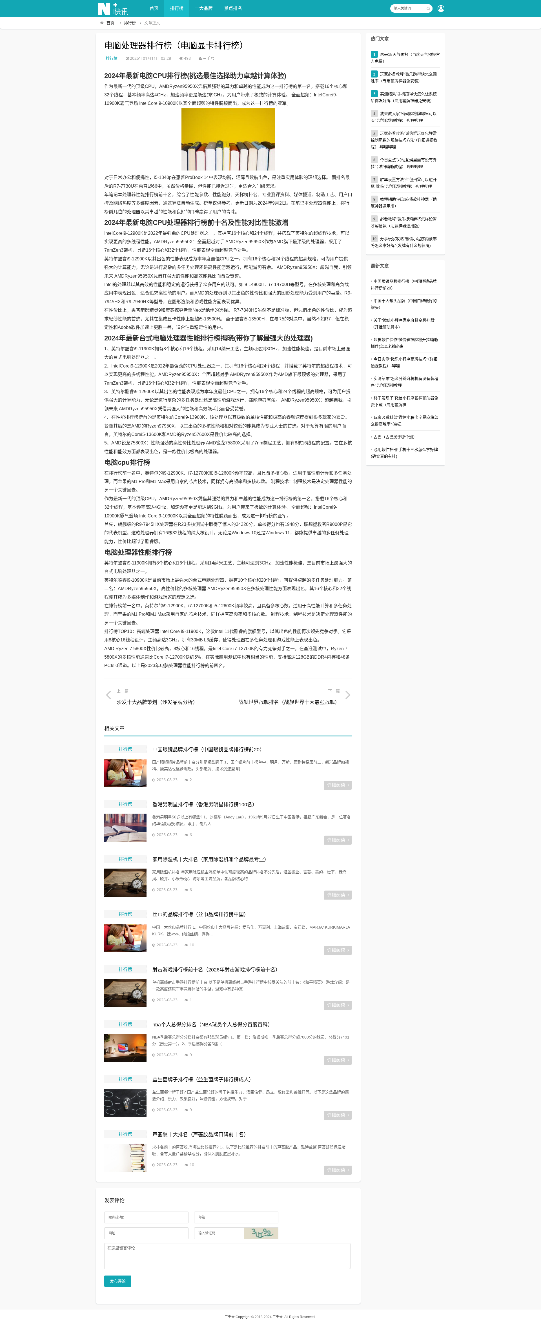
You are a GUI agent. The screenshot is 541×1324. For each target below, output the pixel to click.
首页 (154, 8)
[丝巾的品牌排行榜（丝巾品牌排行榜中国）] (125, 938)
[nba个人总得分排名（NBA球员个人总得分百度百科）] (125, 1048)
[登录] (441, 9)
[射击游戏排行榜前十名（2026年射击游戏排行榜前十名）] (125, 993)
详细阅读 (336, 785)
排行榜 (176, 8)
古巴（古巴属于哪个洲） (395, 437)
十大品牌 (204, 8)
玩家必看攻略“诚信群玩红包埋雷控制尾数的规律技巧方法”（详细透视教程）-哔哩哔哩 (404, 140)
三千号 (230, 1317)
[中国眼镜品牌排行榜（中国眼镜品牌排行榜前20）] (125, 773)
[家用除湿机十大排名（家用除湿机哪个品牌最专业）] (125, 883)
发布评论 (118, 1281)
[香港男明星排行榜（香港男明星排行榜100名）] (125, 828)
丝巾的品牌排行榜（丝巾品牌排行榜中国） (200, 914)
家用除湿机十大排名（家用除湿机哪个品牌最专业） (210, 859)
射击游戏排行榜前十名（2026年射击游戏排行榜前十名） (216, 970)
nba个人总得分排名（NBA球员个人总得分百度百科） (212, 1025)
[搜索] (428, 8)
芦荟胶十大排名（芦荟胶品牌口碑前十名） (200, 1134)
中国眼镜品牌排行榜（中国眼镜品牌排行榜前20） (208, 749)
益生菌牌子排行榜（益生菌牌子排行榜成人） (203, 1079)
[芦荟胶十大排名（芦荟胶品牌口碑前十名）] (125, 1158)
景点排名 (233, 8)
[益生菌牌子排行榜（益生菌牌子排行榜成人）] (125, 1103)
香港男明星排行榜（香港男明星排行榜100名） (204, 804)
